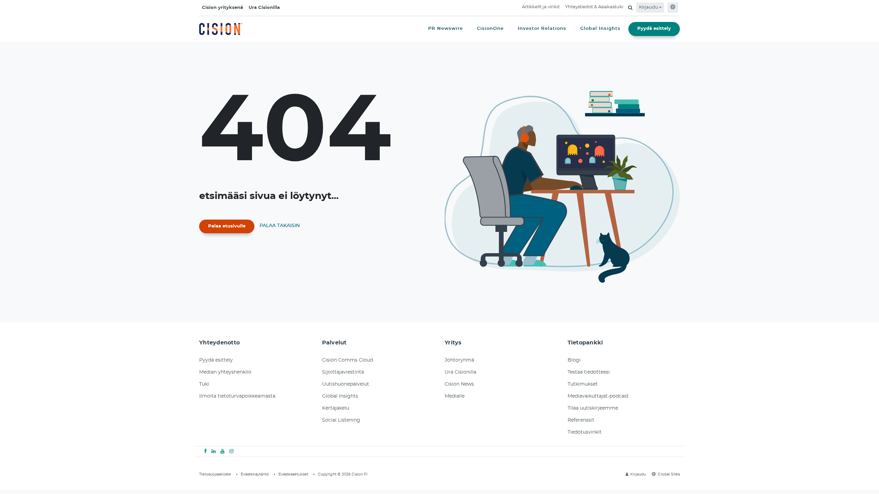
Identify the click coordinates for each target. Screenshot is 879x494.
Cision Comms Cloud (347, 360)
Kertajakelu (335, 408)
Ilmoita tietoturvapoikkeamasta (237, 396)
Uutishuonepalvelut (345, 384)
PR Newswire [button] (445, 28)
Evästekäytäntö (255, 474)
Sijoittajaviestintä (343, 372)
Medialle (455, 396)
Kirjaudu (649, 7)
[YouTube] (222, 451)
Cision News (459, 384)
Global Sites (669, 474)
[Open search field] (630, 7)
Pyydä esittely (654, 28)
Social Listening (341, 420)
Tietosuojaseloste (215, 474)
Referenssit (581, 420)
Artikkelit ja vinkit (541, 7)
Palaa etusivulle (227, 226)
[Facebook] (205, 451)
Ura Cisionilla (264, 7)
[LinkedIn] (214, 451)
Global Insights (340, 396)
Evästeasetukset (293, 474)
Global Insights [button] (600, 28)
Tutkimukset (583, 384)
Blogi (574, 360)
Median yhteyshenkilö (225, 372)
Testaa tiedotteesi (589, 372)
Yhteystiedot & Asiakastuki (594, 7)
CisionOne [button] (490, 28)
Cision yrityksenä (222, 7)
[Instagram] (231, 451)
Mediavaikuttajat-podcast (598, 396)
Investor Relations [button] (542, 28)
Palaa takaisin (280, 225)
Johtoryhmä (459, 360)
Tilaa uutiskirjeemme (593, 408)
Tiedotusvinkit (585, 432)
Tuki (204, 384)
